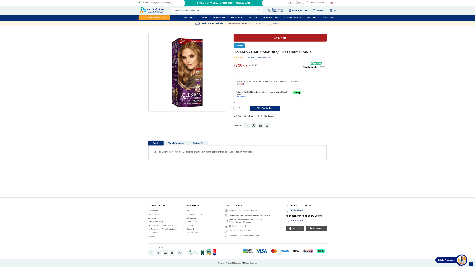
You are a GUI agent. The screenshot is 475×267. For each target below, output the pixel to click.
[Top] (471, 264)
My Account (153, 210)
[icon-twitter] (158, 253)
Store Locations (317, 3)
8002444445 (296, 210)
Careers (302, 3)
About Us (152, 218)
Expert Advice (154, 233)
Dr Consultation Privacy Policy (160, 225)
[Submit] (259, 10)
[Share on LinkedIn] (260, 125)
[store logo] (152, 10)
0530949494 (296, 220)
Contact (190, 225)
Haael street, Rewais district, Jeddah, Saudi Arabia (249, 215)
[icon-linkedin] (165, 253)
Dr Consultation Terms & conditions (162, 229)
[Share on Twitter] (253, 125)
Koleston (239, 46)
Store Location (193, 222)
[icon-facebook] (151, 253)
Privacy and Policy (155, 222)
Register (303, 10)
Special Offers (192, 229)
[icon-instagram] (172, 253)
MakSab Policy (193, 233)
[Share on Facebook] (247, 125)
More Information (176, 143)
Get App (291, 3)
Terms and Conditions (195, 214)
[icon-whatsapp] (180, 253)
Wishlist (320, 10)
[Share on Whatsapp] (267, 125)
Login (294, 10)
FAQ (188, 210)
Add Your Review (264, 57)
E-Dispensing (192, 218)
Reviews (198, 143)
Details (156, 143)
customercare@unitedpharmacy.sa (158, 3)
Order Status (153, 214)
